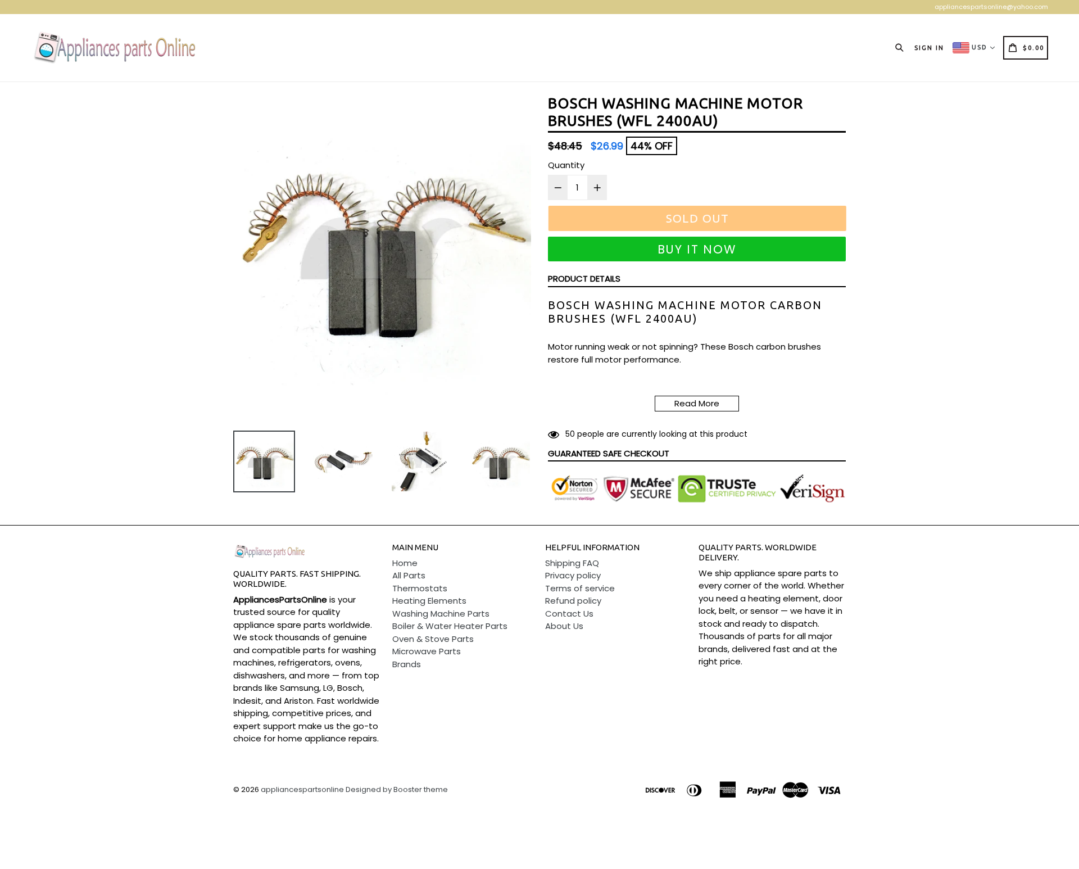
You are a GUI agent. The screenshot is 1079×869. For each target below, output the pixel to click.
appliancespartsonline (302, 789)
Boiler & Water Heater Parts (449, 626)
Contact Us (569, 613)
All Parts (408, 575)
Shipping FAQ (572, 563)
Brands (406, 664)
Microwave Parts (426, 651)
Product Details (584, 278)
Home (405, 563)
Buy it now (697, 249)
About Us (564, 626)
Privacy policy (573, 575)
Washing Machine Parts (440, 613)
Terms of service (580, 588)
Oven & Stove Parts (433, 639)
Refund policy (573, 601)
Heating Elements (429, 601)
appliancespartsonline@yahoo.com (991, 6)
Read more (696, 403)
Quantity (566, 165)
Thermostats (419, 588)
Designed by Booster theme (397, 789)
